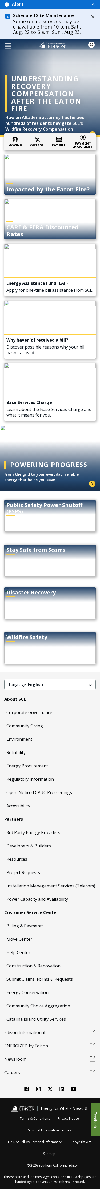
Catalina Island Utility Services (36, 1019)
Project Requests (23, 872)
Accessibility (18, 806)
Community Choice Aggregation (38, 1006)
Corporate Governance (29, 712)
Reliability (16, 752)
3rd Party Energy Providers (33, 832)
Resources (16, 859)
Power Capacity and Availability (37, 899)
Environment (19, 739)
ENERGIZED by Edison (26, 1046)
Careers (12, 1073)
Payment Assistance (83, 145)
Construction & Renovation (33, 966)
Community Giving (24, 726)
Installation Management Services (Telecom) (50, 886)
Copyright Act (80, 1142)
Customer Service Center (31, 912)
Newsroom (15, 1059)
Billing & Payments (25, 926)
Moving (15, 145)
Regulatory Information (30, 779)
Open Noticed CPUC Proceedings (39, 792)
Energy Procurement (27, 766)
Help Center (18, 952)
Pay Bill (59, 145)
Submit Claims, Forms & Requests (39, 979)
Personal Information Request (49, 1130)
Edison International (24, 1032)
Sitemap (49, 1153)
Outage (37, 145)
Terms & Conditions (35, 1118)
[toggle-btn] (60, 4)
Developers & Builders (28, 846)
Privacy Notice (68, 1118)
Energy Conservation (27, 992)
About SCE (15, 699)
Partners (13, 819)
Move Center (19, 939)
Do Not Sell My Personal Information (35, 1142)
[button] (8, 45)
